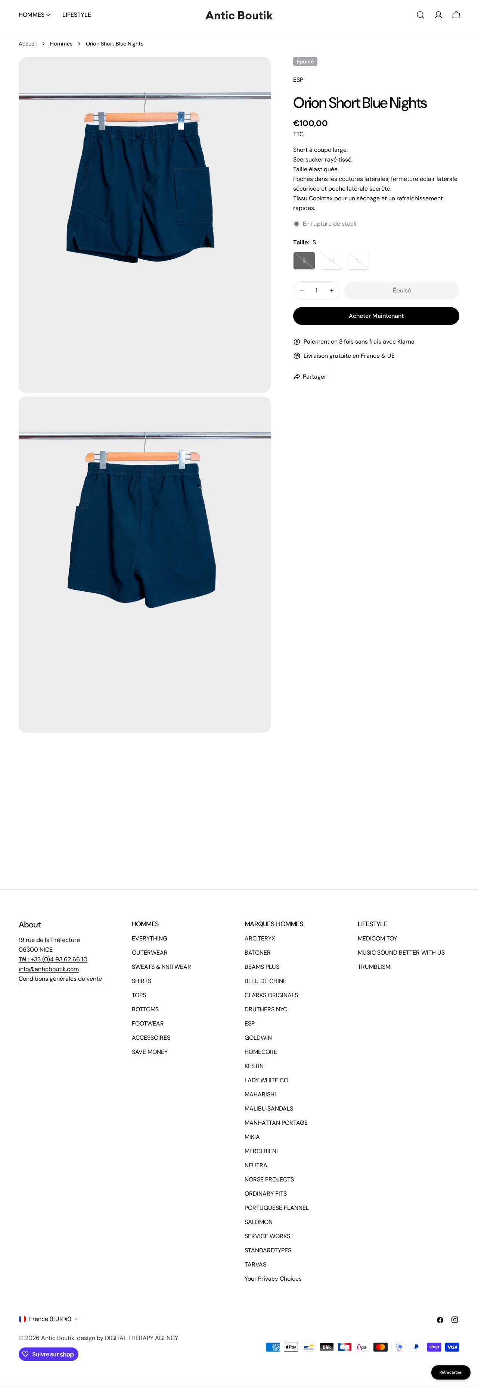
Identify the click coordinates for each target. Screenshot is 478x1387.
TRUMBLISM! (375, 967)
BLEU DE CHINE (265, 981)
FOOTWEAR (148, 1023)
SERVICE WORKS (267, 1236)
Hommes (61, 43)
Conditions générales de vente (60, 979)
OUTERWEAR (150, 953)
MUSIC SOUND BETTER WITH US (401, 953)
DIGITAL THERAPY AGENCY (141, 1338)
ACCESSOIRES (151, 1038)
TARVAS (255, 1264)
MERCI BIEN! (261, 1151)
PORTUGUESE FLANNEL (277, 1208)
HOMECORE (261, 1052)
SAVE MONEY (150, 1052)
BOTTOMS (145, 1009)
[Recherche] (420, 14)
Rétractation (451, 1372)
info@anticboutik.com (49, 969)
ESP (250, 1023)
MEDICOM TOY (377, 938)
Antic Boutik (57, 1338)
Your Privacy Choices (273, 1279)
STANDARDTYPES (268, 1250)
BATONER (258, 953)
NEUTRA (256, 1165)
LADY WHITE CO (266, 1080)
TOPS (139, 995)
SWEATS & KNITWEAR (161, 967)
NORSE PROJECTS (269, 1179)
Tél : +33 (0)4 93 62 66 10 (53, 959)
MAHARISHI (260, 1094)
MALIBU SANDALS (269, 1108)
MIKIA (252, 1137)
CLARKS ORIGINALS (271, 995)
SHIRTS (141, 981)
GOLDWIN (258, 1038)
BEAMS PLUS (262, 967)
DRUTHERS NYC (266, 1009)
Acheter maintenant (376, 316)
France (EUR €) (50, 1319)
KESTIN (254, 1066)
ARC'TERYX (260, 938)
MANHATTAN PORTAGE (276, 1123)
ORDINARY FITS (266, 1193)
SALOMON (259, 1222)
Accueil (28, 43)
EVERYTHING (149, 938)
